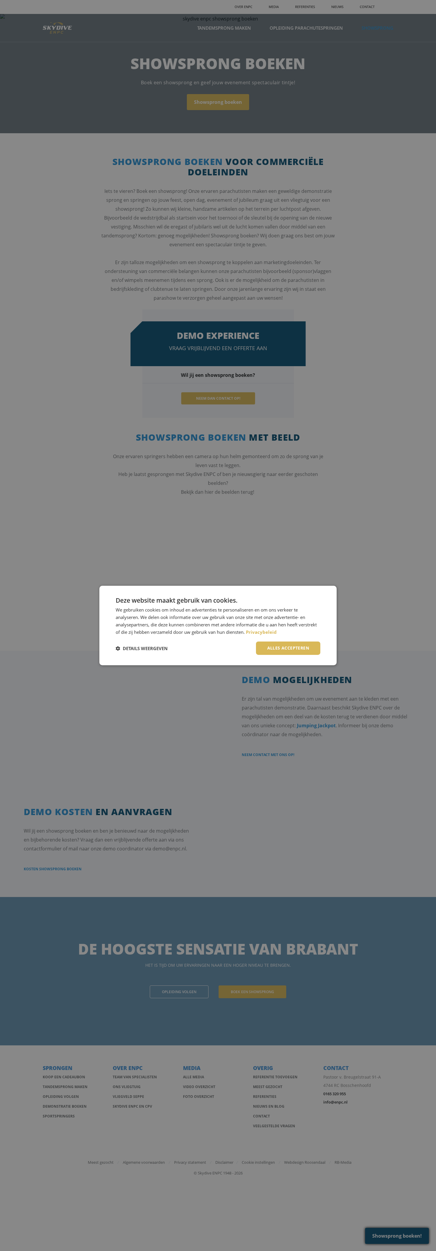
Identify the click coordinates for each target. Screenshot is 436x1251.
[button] (142, 648)
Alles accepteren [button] (288, 648)
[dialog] (218, 625)
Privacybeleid (261, 632)
